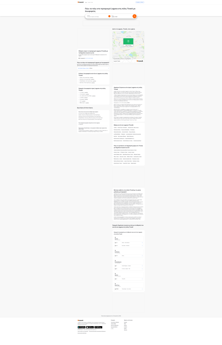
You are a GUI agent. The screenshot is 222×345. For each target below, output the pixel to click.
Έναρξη (88, 15)
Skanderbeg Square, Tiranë (128, 154)
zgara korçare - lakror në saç (133, 127)
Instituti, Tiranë (131, 152)
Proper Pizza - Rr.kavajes (122, 127)
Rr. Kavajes (132, 129)
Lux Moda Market (117, 134)
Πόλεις (125, 328)
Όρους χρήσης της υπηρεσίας (83, 331)
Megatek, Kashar (137, 154)
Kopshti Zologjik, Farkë (127, 158)
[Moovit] (81, 2)
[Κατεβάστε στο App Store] (90, 327)
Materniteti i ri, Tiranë (118, 158)
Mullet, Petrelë (130, 156)
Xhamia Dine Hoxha (117, 131)
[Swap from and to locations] (109, 16)
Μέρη (125, 323)
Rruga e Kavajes (132, 131)
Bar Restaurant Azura (118, 140)
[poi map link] (128, 47)
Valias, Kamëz (133, 163)
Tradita (115, 127)
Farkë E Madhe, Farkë (118, 154)
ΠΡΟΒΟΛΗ (91, 77)
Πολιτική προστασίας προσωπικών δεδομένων (97, 331)
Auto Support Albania (122, 136)
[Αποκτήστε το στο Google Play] (82, 327)
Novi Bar (115, 136)
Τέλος (112, 15)
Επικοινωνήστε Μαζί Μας (82, 333)
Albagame (123, 134)
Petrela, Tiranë (116, 152)
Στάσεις (125, 326)
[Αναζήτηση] (134, 16)
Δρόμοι (125, 325)
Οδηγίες (125, 329)
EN (112, 328)
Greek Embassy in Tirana (127, 140)
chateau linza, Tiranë (137, 156)
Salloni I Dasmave (130, 136)
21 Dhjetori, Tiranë (123, 152)
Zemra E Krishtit (125, 131)
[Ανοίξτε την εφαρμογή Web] (98, 327)
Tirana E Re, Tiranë (126, 163)
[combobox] (97, 16)
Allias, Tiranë (116, 156)
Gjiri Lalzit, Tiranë (123, 156)
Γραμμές (125, 322)
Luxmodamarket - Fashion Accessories (133, 134)
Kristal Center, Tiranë (118, 163)
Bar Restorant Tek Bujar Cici (119, 138)
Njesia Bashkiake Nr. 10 (129, 138)
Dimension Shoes (117, 129)
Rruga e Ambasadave (125, 129)
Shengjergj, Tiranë (135, 158)
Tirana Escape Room (137, 140)
